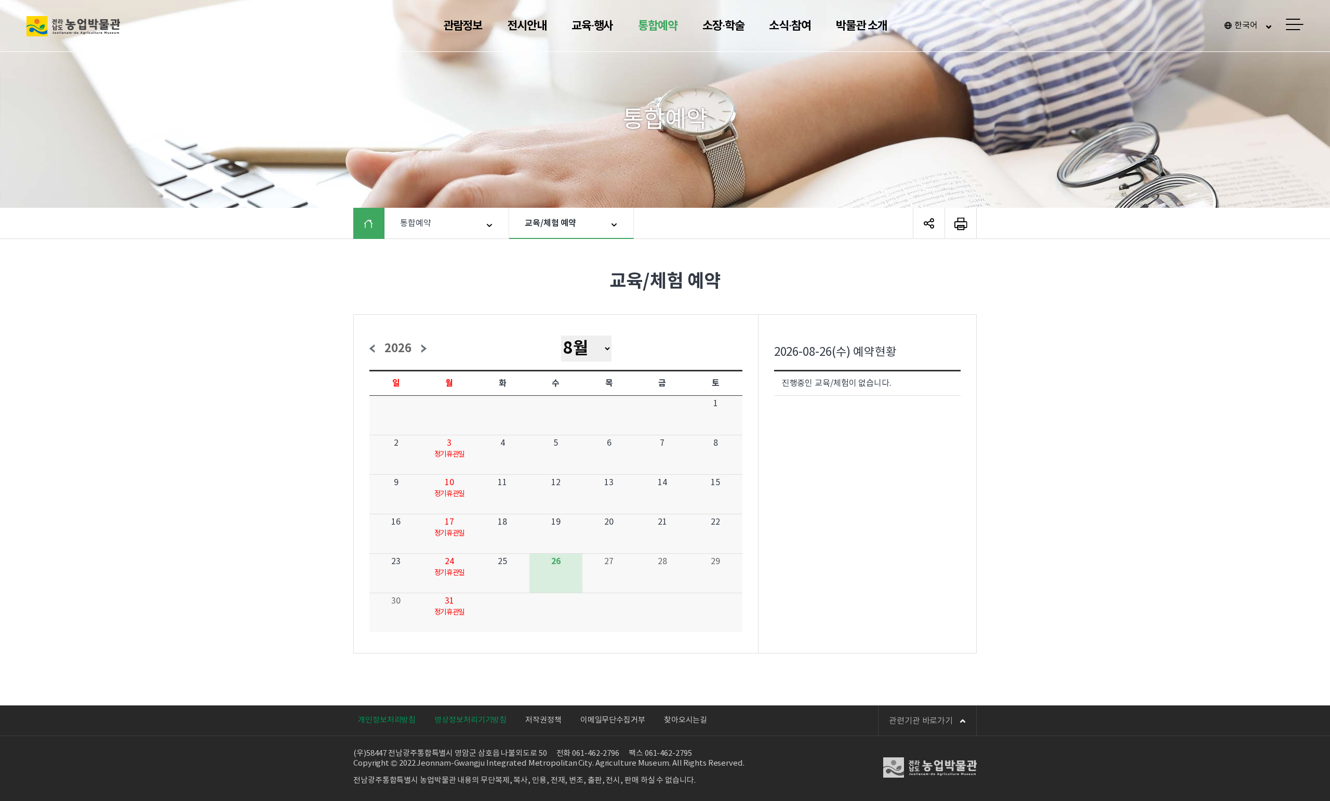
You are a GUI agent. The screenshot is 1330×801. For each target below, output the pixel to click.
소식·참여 (790, 26)
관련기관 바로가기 (921, 721)
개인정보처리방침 (387, 720)
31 (449, 601)
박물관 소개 (861, 26)
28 (662, 561)
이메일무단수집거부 (612, 720)
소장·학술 (723, 26)
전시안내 (527, 26)
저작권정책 (543, 720)
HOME (376, 223)
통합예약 (657, 26)
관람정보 (463, 26)
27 (609, 561)
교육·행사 (592, 26)
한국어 (1246, 25)
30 (396, 601)
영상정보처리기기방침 (470, 720)
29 (715, 561)
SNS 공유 (929, 223)
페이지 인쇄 (960, 223)
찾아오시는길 (685, 720)
